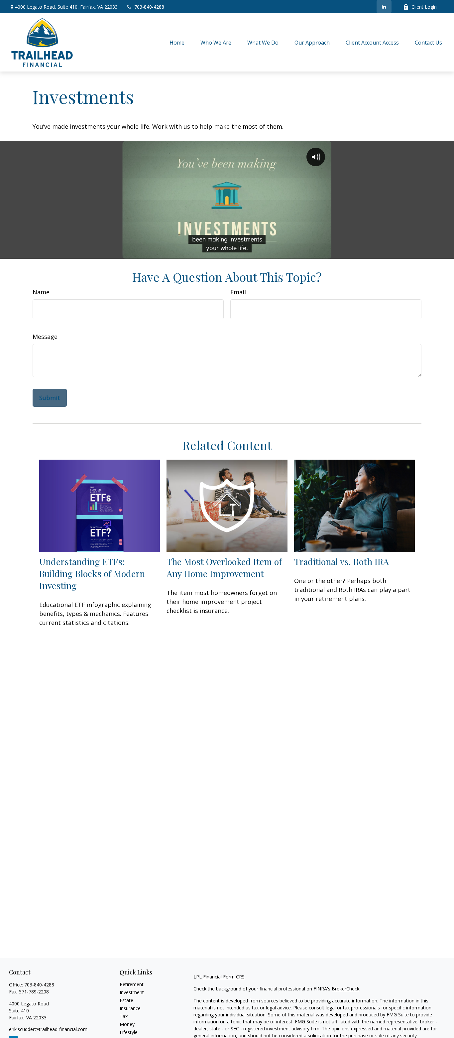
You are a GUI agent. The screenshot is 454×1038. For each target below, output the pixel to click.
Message (45, 337)
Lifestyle (129, 1032)
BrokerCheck (345, 988)
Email (238, 292)
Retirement (132, 984)
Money (127, 1024)
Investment (132, 992)
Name (41, 292)
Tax (124, 1016)
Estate (126, 1000)
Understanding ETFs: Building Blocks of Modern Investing (92, 573)
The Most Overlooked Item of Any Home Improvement (224, 567)
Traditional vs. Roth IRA (341, 561)
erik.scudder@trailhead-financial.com (48, 1029)
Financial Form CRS (224, 976)
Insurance (130, 1008)
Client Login (424, 7)
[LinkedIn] (384, 6)
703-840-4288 (149, 7)
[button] (177, 42)
